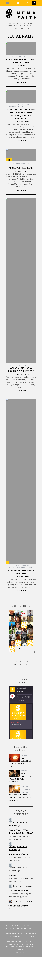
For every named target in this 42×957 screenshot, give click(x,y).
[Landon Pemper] (24, 643)
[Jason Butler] (24, 619)
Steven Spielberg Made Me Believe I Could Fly (20, 762)
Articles (14, 57)
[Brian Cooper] (30, 631)
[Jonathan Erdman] (12, 637)
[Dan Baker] (18, 631)
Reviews (16, 105)
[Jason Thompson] (30, 613)
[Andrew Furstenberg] (24, 637)
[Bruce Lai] (30, 625)
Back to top (20, 952)
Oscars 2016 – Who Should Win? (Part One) (21, 370)
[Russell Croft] (18, 625)
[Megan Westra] (18, 619)
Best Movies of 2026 (18, 854)
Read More (21, 82)
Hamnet (12, 875)
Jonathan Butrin (22, 121)
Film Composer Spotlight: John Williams (21, 61)
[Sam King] (30, 619)
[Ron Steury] (24, 631)
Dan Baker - (23, 901)
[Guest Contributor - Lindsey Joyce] (18, 643)
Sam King (22, 66)
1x (22, 697)
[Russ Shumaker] (12, 625)
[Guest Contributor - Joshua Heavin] (30, 643)
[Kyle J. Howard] (24, 625)
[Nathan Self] (12, 619)
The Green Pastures (18, 890)
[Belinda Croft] (12, 643)
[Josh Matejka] (18, 613)
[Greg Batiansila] (18, 637)
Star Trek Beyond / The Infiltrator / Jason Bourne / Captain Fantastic (21, 114)
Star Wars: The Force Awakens (21, 572)
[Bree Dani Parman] (24, 615)
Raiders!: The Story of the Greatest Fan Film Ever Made (20, 797)
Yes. (10, 909)
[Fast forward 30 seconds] (26, 697)
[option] (21, 716)
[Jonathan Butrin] (12, 613)
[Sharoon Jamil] (12, 631)
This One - (22, 886)
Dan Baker (22, 171)
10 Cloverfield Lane (21, 168)
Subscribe (21, 700)
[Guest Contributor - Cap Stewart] (12, 649)
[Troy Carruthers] (30, 637)
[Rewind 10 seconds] (18, 697)
